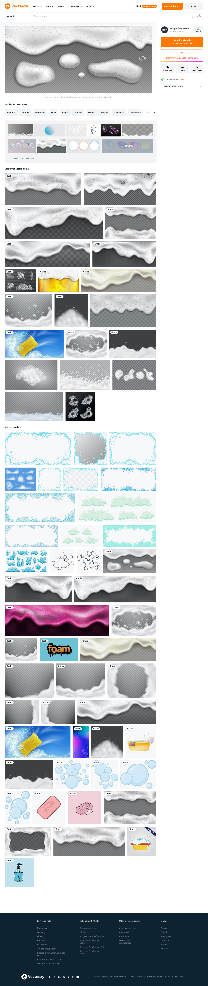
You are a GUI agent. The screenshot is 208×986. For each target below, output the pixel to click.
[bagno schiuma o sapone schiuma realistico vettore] (28, 310)
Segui (198, 31)
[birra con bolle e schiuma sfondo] (58, 280)
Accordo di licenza (88, 928)
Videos (61, 6)
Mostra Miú (127, 145)
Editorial (75, 6)
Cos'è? (181, 79)
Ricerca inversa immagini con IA (51, 954)
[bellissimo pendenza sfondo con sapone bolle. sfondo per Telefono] (81, 742)
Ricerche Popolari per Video (90, 952)
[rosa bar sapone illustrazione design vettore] (84, 807)
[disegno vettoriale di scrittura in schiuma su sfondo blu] (59, 649)
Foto (48, 6)
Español (165, 932)
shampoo (40, 112)
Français (165, 944)
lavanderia (135, 112)
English (164, 928)
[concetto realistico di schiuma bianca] (85, 375)
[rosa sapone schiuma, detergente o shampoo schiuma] (57, 620)
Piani (138, 6)
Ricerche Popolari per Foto (92, 947)
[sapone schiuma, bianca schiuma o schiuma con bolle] (129, 561)
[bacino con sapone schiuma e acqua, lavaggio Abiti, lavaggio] (141, 841)
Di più (89, 6)
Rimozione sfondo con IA (49, 959)
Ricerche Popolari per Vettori (90, 941)
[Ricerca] (191, 16)
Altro (163, 949)
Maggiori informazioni (173, 86)
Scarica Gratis (182, 42)
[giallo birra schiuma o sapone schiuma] (118, 280)
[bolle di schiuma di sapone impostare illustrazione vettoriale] (80, 406)
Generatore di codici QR (48, 963)
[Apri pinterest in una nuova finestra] (64, 977)
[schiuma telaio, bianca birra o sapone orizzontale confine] (130, 223)
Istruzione (42, 944)
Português (166, 936)
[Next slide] (152, 112)
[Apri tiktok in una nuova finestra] (68, 977)
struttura (119, 112)
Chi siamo (124, 936)
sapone (25, 112)
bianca (91, 112)
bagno (65, 112)
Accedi (194, 6)
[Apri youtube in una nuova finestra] (77, 977)
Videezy (40, 936)
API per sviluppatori (46, 948)
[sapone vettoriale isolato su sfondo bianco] (49, 807)
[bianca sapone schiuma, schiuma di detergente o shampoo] (54, 223)
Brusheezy (42, 928)
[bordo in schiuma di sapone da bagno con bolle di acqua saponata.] (34, 406)
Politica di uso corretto (174, 976)
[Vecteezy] (16, 6)
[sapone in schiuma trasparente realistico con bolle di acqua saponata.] (31, 375)
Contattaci (124, 932)
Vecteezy (41, 932)
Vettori (36, 6)
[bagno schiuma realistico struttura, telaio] (29, 680)
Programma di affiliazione (92, 936)
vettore (104, 112)
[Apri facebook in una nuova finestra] (50, 977)
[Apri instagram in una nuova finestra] (55, 977)
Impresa (41, 940)
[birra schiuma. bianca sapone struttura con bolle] (47, 254)
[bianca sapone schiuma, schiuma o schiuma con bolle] (124, 254)
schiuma (11, 112)
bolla (53, 112)
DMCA (83, 932)
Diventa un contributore (125, 941)
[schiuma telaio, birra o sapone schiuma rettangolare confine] (28, 841)
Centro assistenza (127, 928)
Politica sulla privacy (154, 976)
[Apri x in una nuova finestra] (73, 977)
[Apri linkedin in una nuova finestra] (59, 977)
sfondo (78, 112)
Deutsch (165, 940)
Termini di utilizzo (136, 976)
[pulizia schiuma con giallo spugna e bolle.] (34, 344)
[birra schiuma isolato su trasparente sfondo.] (43, 189)
